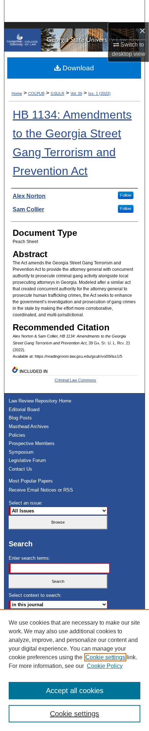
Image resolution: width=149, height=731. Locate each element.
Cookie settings (105, 657)
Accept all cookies (74, 691)
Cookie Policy (105, 666)
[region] (74, 670)
